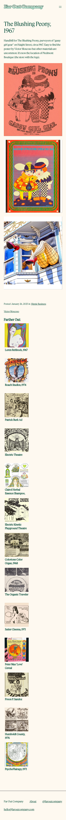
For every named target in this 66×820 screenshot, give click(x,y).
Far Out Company (13, 801)
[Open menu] (60, 7)
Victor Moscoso (11, 311)
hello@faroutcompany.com (19, 809)
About (32, 801)
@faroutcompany (52, 801)
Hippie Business (38, 303)
